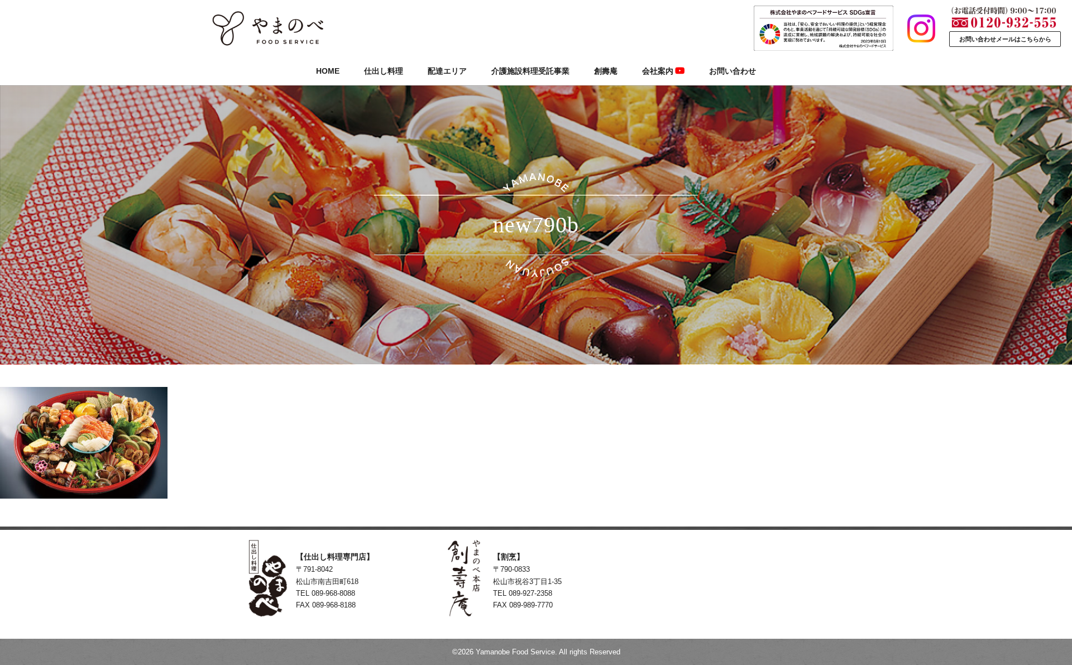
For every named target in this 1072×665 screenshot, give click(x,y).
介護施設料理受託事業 (530, 70)
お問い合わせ (732, 70)
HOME (327, 70)
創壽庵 (606, 70)
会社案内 (657, 70)
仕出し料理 (383, 70)
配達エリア (447, 70)
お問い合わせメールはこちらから (1005, 39)
